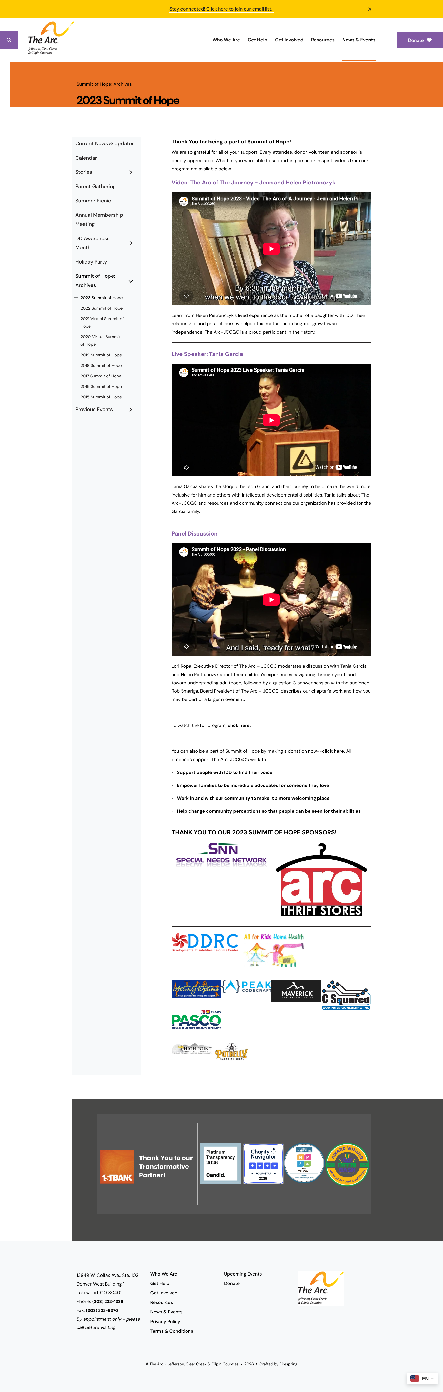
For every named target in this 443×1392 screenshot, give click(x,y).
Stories (83, 172)
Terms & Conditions (171, 1331)
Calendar (86, 158)
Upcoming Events (243, 1274)
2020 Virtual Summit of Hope (100, 340)
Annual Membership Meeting (99, 220)
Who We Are (226, 40)
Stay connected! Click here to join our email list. (221, 9)
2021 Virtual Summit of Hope (102, 322)
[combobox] (28, 40)
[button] (370, 9)
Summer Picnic (93, 201)
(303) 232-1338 (107, 1302)
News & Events (359, 40)
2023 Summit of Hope (101, 298)
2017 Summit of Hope (101, 376)
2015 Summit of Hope (101, 397)
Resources (323, 40)
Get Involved (289, 40)
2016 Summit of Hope (101, 387)
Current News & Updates (104, 143)
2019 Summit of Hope (101, 355)
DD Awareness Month (92, 243)
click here (239, 725)
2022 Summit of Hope (101, 308)
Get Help (257, 40)
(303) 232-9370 (102, 1310)
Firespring (288, 1364)
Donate (416, 40)
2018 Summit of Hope (101, 365)
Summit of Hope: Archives (95, 281)
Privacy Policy (165, 1322)
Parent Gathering (95, 186)
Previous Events (94, 409)
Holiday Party (91, 262)
